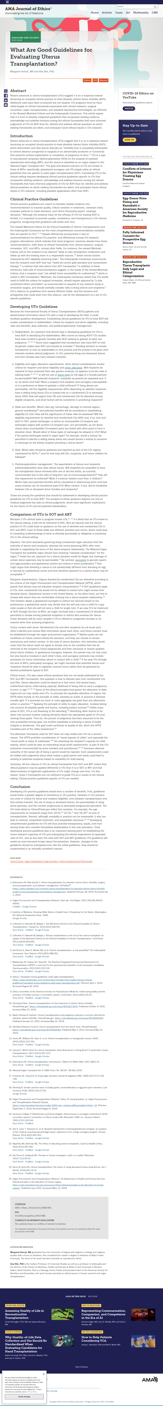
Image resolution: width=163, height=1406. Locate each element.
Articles (107, 12)
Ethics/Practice (17, 861)
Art (128, 12)
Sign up (129, 140)
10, (29, 342)
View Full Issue (81, 1366)
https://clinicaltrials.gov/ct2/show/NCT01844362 (37, 1029)
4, (37, 233)
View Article (18, 929)
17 (60, 559)
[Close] (43, 1374)
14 (38, 410)
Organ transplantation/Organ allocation (41, 861)
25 (32, 703)
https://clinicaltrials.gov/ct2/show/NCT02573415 (53, 1006)
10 (62, 812)
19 (80, 586)
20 (104, 597)
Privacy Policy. (32, 1392)
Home (95, 12)
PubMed (17, 906)
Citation (87, 80)
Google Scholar (29, 906)
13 (74, 345)
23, (31, 689)
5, (39, 233)
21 (80, 659)
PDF (95, 80)
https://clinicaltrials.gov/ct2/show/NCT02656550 (79, 1018)
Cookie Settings (50, 1391)
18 (96, 563)
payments (80, 560)
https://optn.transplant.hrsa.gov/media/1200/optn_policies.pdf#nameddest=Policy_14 (55, 1105)
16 (18, 556)
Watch (129, 108)
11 (73, 812)
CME (155, 12)
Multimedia (140, 12)
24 (34, 689)
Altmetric (104, 80)
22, (28, 689)
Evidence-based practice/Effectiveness (75, 861)
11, (32, 342)
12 (34, 342)
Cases (119, 12)
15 (39, 453)
